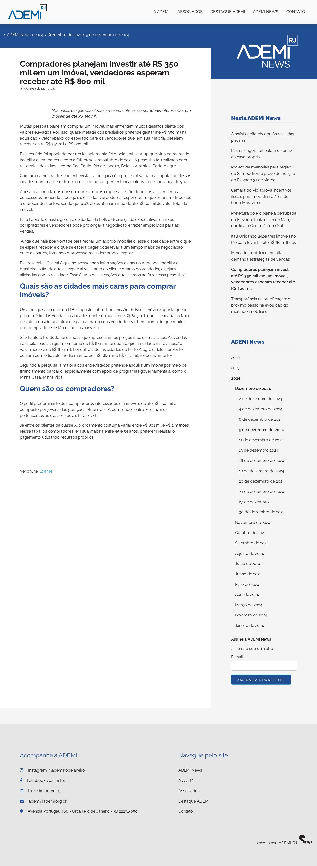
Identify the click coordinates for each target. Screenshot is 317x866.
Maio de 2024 (247, 584)
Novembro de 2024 (252, 522)
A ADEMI (161, 11)
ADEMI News (265, 11)
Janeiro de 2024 (249, 625)
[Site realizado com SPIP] (305, 843)
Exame (46, 471)
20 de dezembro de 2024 (262, 481)
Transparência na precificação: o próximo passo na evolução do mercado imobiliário (260, 305)
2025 (235, 367)
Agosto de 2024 (249, 553)
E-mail (237, 657)
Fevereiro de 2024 (251, 615)
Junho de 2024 (248, 574)
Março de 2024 (248, 605)
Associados (190, 11)
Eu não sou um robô (253, 648)
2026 (235, 357)
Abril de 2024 (247, 594)
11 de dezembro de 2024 (261, 440)
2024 (39, 34)
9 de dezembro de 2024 (107, 34)
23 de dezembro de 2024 (261, 491)
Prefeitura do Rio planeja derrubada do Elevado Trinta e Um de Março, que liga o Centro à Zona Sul (263, 219)
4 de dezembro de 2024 (260, 409)
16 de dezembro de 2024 (261, 460)
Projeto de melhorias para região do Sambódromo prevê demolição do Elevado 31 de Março (263, 173)
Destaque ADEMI (228, 11)
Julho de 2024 (248, 563)
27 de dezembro (254, 502)
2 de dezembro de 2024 (260, 398)
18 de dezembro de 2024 (261, 471)
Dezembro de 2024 (64, 34)
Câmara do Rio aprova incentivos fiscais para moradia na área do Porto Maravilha (261, 196)
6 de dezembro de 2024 (261, 419)
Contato (295, 11)
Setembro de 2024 (252, 543)
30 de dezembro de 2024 (262, 512)
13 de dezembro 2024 (258, 450)
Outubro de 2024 (250, 533)
